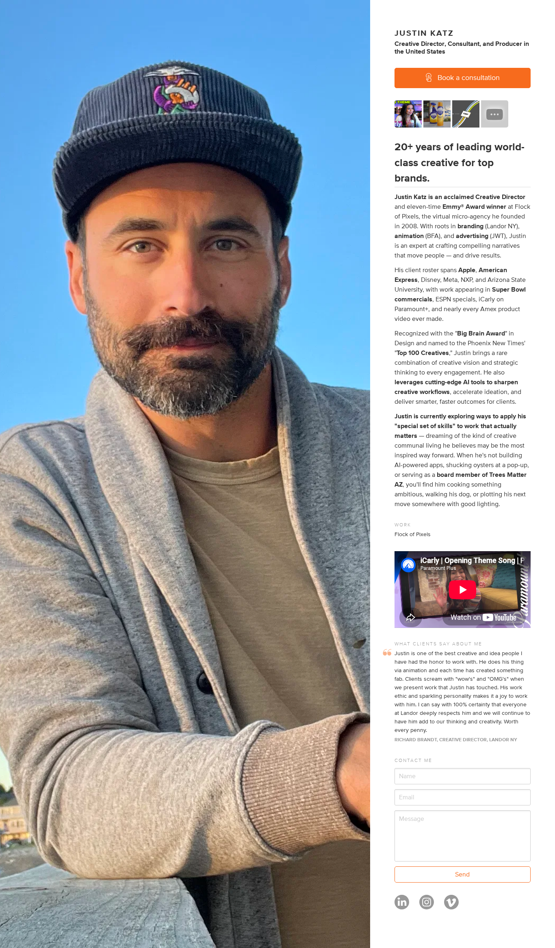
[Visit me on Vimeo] (451, 906)
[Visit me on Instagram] (426, 906)
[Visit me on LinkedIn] (402, 906)
